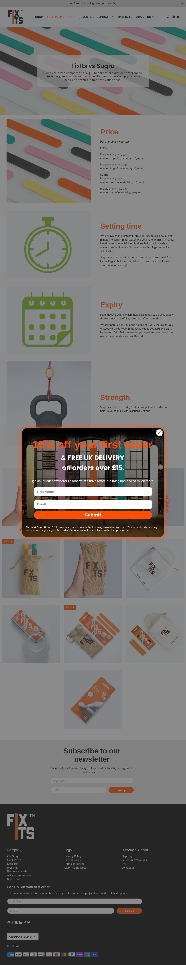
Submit (93, 515)
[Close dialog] (159, 433)
